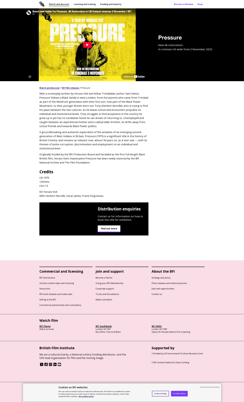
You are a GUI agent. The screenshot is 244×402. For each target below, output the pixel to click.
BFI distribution (47, 277)
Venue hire (44, 288)
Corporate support (105, 288)
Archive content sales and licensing (56, 283)
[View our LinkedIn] (55, 365)
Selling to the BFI (47, 299)
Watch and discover (59, 4)
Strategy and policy (161, 277)
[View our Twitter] (41, 365)
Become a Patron (104, 277)
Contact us (157, 294)
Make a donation (104, 299)
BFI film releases (70, 87)
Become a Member (184, 4)
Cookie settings (160, 393)
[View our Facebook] (46, 365)
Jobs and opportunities (163, 288)
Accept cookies (179, 393)
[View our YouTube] (59, 365)
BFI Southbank (104, 326)
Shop (200, 4)
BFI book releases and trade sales (55, 294)
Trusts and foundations (107, 294)
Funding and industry (110, 4)
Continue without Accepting (209, 387)
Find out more (109, 228)
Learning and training (85, 4)
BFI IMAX (157, 326)
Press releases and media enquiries (169, 283)
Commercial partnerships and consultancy (60, 305)
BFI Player (45, 326)
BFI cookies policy (86, 396)
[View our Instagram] (50, 365)
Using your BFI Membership (109, 283)
